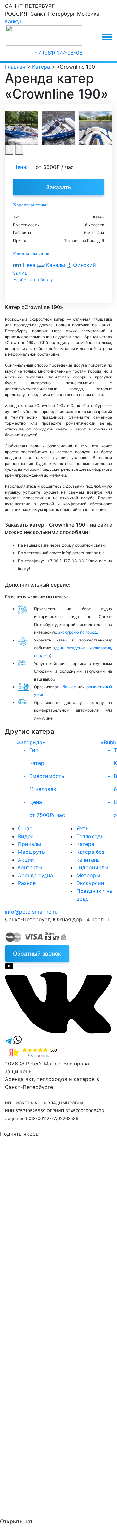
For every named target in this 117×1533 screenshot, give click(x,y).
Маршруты (32, 852)
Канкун (14, 21)
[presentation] (9, 150)
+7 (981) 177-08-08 (58, 52)
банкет (69, 686)
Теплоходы (90, 836)
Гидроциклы (92, 867)
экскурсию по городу (78, 632)
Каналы (56, 265)
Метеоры (88, 875)
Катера (85, 844)
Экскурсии (90, 883)
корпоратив (100, 647)
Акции (26, 859)
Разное (27, 883)
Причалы (29, 844)
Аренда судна (35, 875)
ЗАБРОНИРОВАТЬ (57, 1324)
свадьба (42, 655)
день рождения (70, 647)
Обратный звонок (37, 953)
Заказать (58, 187)
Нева (29, 265)
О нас (25, 828)
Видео (26, 836)
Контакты (30, 867)
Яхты (83, 828)
